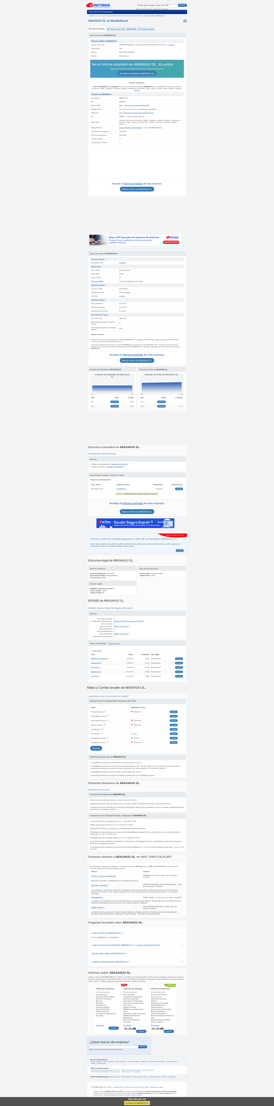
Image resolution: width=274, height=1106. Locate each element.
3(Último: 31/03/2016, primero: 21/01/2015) (128, 621)
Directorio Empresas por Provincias (133, 16)
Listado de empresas (120, 1061)
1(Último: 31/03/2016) (121, 634)
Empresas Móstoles (126, 1077)
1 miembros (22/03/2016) (118, 464)
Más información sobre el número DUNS (137, 105)
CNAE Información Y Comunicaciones (131, 1072)
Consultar (127, 292)
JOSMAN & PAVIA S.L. (98, 907)
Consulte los (136, 494)
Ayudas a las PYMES (133, 1061)
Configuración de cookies (156, 1087)
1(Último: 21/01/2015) (121, 626)
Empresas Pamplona (155, 1077)
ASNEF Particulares (172, 1061)
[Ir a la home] (98, 5)
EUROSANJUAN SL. (97, 897)
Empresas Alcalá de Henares (140, 1077)
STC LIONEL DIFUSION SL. (99, 885)
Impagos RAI (143, 1061)
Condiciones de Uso (118, 1087)
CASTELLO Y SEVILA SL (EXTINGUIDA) (103, 876)
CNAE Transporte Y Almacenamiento (131, 1070)
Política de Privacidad (131, 1087)
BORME (93, 1063)
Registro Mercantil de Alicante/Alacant (130, 128)
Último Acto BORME (97, 281)
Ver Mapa (171, 45)
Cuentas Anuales (101, 1063)
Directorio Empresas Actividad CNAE (111, 16)
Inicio (97, 16)
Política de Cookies (143, 1087)
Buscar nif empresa (109, 1061)
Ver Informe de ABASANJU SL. (137, 1103)
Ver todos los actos (113, 643)
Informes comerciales (96, 1061)
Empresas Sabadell (115, 1077)
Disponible (122, 263)
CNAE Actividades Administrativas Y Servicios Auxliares (105, 1072)
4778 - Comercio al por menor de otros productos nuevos (136, 113)
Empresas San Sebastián (168, 1077)
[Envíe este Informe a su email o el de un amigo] (185, 20)
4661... (121, 105)
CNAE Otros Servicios (148, 1070)
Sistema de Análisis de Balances (156, 1061)
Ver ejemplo (100, 1025)
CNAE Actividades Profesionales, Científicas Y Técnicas (105, 1070)
